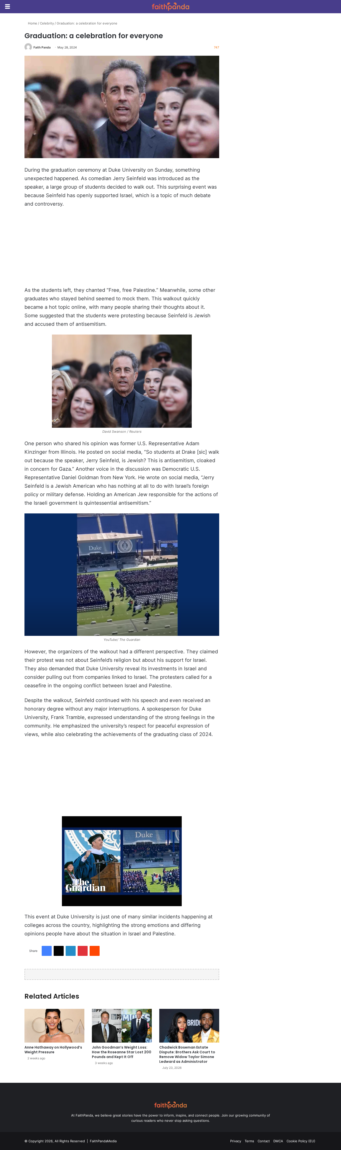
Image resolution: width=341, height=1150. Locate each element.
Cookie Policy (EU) (301, 1141)
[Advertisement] (121, 249)
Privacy (235, 1141)
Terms (249, 1141)
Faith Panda (42, 47)
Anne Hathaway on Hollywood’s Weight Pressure (53, 1050)
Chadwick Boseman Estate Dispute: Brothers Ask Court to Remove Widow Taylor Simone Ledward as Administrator (187, 1054)
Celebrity (47, 23)
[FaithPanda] (170, 6)
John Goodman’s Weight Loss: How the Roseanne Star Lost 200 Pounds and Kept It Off (121, 1052)
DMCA (278, 1141)
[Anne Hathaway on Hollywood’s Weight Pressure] (54, 1026)
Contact (264, 1141)
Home (32, 23)
